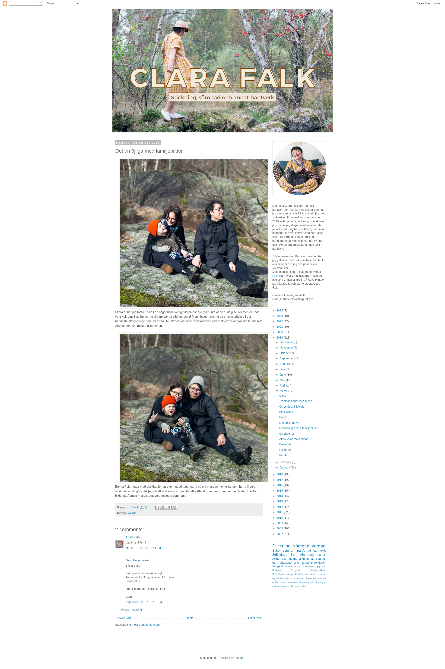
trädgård (277, 566)
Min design (308, 554)
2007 (280, 534)
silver (297, 562)
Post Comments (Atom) (146, 624)
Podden (276, 570)
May (283, 380)
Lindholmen (301, 574)
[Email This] (157, 507)
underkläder (318, 562)
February (286, 462)
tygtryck (321, 566)
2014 (280, 496)
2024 (280, 310)
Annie (129, 537)
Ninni (282, 417)
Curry (282, 395)
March (284, 391)
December (287, 342)
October (285, 353)
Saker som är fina (286, 550)
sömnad (301, 545)
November (287, 347)
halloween (292, 582)
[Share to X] (165, 507)
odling (275, 586)
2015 (280, 490)
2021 (280, 326)
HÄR (275, 275)
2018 (280, 474)
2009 (280, 523)
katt (312, 558)
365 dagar (280, 554)
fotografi (295, 570)
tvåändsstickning (294, 578)
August (284, 364)
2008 (280, 528)
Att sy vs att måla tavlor (293, 439)
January (285, 467)
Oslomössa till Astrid (292, 406)
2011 (280, 512)
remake (283, 586)
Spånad (321, 558)
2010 (280, 517)
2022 (280, 321)
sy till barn (293, 586)
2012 (280, 507)
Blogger (239, 658)
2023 (280, 315)
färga (305, 562)
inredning (304, 582)
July (283, 369)
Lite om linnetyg (289, 422)
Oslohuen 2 (286, 433)
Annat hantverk (314, 550)
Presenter (310, 578)
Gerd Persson (135, 560)
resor (284, 558)
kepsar (322, 574)
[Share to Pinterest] (174, 507)
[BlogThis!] (161, 507)
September (287, 358)
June (283, 374)
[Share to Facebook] (170, 507)
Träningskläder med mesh (295, 401)
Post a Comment (131, 610)
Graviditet (286, 562)
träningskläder (318, 570)
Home (190, 618)
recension (290, 566)
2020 (280, 332)
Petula (283, 455)
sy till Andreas (306, 566)
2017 (280, 479)
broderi (322, 578)
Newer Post (123, 618)
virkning (304, 558)
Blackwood (286, 412)
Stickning (281, 545)
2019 (280, 337)
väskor (302, 586)
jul (312, 582)
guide (275, 582)
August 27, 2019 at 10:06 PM (144, 602)
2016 (280, 485)
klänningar (320, 582)
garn (275, 562)
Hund (313, 574)
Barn (293, 554)
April (283, 385)
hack (282, 582)
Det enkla (285, 444)
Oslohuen (285, 450)
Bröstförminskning (282, 574)
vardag (132, 512)
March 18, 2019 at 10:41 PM (143, 548)
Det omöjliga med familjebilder (298, 428)
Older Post (254, 618)
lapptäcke (277, 578)
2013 (280, 501)
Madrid (293, 558)
